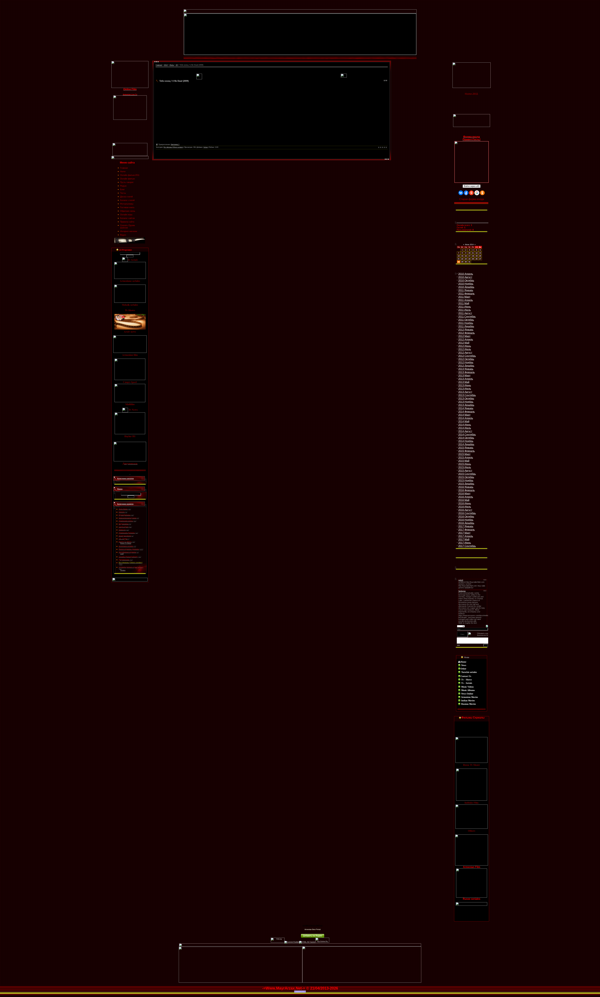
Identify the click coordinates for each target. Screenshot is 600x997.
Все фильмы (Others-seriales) (130, 562)
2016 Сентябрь (467, 513)
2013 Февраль (466, 372)
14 (459, 256)
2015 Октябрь (466, 477)
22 (462, 259)
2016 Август (465, 510)
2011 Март (464, 297)
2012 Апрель (465, 339)
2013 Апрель (465, 379)
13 (480, 253)
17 (469, 256)
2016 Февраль (466, 490)
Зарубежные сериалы (127, 552)
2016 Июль (464, 506)
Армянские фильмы (127, 533)
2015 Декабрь (466, 483)
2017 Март (464, 533)
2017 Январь (465, 526)
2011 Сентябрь (467, 316)
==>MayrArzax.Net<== (312, 925)
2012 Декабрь (466, 365)
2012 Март (464, 336)
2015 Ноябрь (465, 480)
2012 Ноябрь (465, 362)
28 (177, 65)
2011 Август (465, 313)
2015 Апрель (465, 457)
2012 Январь (465, 329)
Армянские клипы (126, 521)
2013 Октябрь (466, 398)
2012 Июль (464, 349)
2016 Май (463, 500)
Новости (122, 530)
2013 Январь (465, 369)
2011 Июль (464, 310)
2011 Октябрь (466, 319)
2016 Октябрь (466, 516)
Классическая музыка (127, 518)
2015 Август (465, 470)
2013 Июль (464, 388)
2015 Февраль (466, 451)
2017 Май (463, 539)
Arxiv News (123, 509)
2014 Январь (465, 408)
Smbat (205, 147)
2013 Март (464, 375)
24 (469, 259)
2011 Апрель (465, 300)
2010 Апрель (465, 274)
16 (466, 256)
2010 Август (465, 277)
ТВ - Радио (123, 539)
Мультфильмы (124, 515)
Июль (172, 65)
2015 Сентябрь (467, 474)
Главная (159, 65)
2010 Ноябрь (465, 283)
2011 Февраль (466, 293)
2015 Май (463, 460)
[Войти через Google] (476, 192)
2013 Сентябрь (467, 395)
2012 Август (465, 352)
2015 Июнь (464, 464)
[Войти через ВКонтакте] (460, 192)
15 (462, 256)
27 (480, 259)
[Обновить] (487, 626)
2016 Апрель (465, 497)
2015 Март (464, 454)
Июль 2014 (469, 244)
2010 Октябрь (466, 280)
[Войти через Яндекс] (471, 192)
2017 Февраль (466, 529)
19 (477, 256)
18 (473, 256)
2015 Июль (464, 467)
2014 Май (463, 421)
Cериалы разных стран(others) (131, 567)
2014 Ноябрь (465, 441)
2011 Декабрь (466, 326)
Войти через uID (471, 186)
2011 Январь (465, 290)
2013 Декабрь (466, 405)
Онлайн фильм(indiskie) (128, 557)
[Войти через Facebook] (466, 192)
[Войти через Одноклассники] (482, 192)
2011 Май (463, 303)
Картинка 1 (175, 144)
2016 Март (464, 493)
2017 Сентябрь (467, 546)
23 (466, 259)
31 (469, 262)
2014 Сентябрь (467, 434)
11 (473, 253)
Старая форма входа (471, 199)
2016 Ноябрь (465, 519)
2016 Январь (465, 487)
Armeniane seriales (126, 546)
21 (459, 259)
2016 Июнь (464, 503)
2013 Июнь (464, 385)
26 (477, 259)
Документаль (124, 559)
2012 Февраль (466, 333)
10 (469, 253)
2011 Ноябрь (465, 323)
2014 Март (464, 415)
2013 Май (463, 382)
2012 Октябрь (466, 359)
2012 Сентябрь (467, 356)
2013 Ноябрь (465, 401)
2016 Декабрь (466, 523)
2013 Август (465, 392)
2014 (166, 65)
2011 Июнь (464, 306)
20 (480, 256)
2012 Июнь (464, 346)
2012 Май (463, 342)
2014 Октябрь (466, 438)
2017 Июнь (464, 542)
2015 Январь (465, 447)
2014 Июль (464, 428)
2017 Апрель (465, 536)
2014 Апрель (465, 418)
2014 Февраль (466, 411)
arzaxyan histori (125, 536)
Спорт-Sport (123, 527)
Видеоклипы (123, 524)
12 (477, 253)
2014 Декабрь (466, 444)
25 (473, 259)
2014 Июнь (464, 424)
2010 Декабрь (466, 287)
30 (466, 262)
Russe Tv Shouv (125, 542)
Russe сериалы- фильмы (129, 549)
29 (462, 262)
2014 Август (465, 431)
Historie (122, 512)
